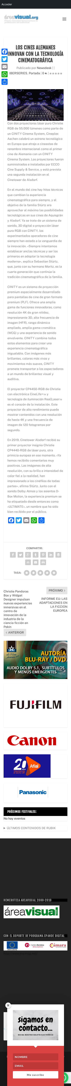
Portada (34, 73)
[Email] (4, 66)
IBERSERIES (18, 73)
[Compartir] (4, 82)
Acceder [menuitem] (7, 4)
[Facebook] (4, 51)
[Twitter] (4, 59)
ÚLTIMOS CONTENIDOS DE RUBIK (31, 828)
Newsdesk (44, 68)
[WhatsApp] (4, 74)
